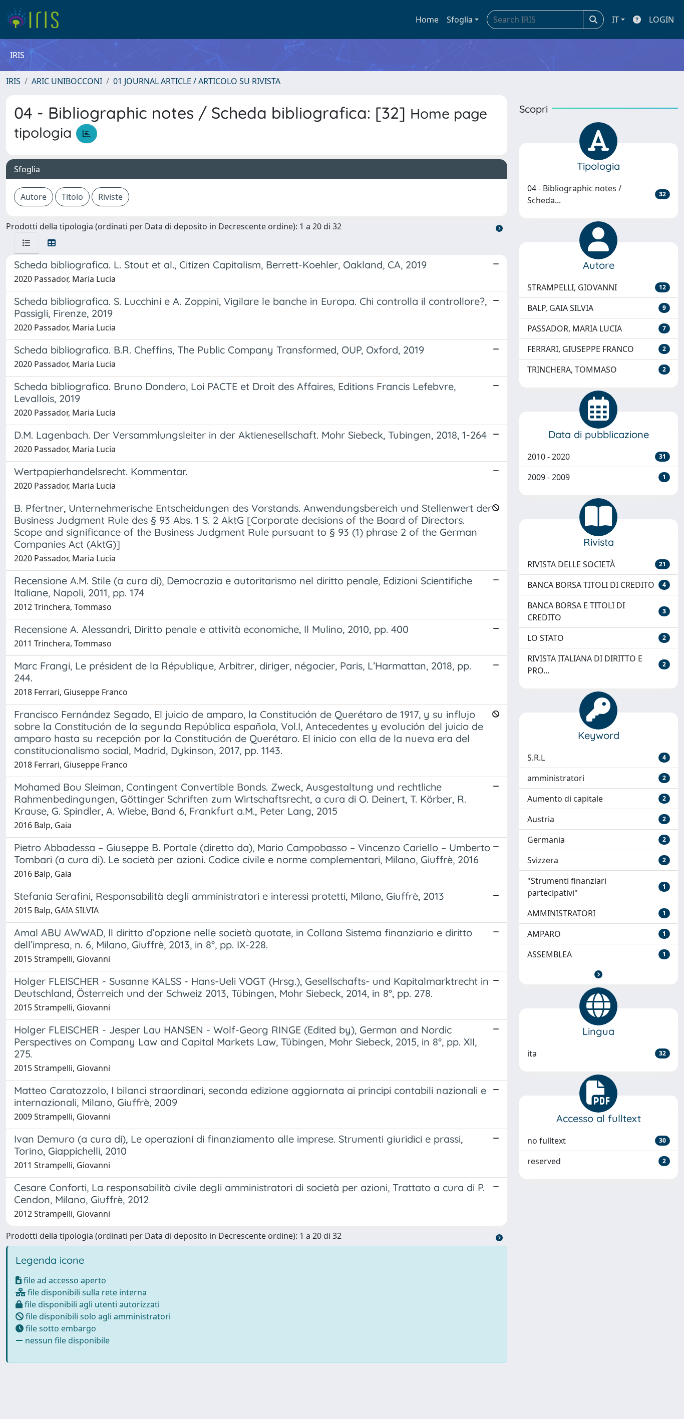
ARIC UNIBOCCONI (67, 81)
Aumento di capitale (596, 798)
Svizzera (596, 860)
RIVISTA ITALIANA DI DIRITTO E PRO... (596, 664)
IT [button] (615, 19)
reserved (596, 1161)
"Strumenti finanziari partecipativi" (596, 886)
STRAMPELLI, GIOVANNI (596, 287)
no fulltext (596, 1140)
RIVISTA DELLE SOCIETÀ (596, 564)
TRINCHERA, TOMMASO (596, 369)
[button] (598, 974)
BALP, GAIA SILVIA (596, 307)
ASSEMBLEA (596, 954)
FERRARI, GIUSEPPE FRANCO (596, 348)
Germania (596, 839)
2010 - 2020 (596, 456)
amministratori (596, 778)
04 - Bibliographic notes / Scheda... (596, 194)
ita (596, 1053)
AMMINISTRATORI (596, 913)
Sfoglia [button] (460, 19)
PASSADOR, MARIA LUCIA (596, 328)
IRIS (13, 81)
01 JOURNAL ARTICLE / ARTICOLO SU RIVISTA (196, 81)
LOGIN (661, 19)
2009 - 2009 (596, 477)
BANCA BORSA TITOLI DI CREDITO (596, 584)
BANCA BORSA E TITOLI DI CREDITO (596, 611)
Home (427, 19)
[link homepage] (36, 19)
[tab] (26, 242)
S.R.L (596, 757)
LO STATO (596, 637)
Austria (596, 819)
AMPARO (596, 933)
